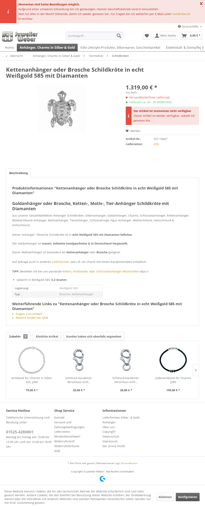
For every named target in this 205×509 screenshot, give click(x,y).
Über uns (108, 427)
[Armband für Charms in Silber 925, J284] (31, 360)
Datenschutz (110, 436)
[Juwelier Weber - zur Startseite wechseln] (21, 37)
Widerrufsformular (66, 446)
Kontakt (59, 417)
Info (156, 144)
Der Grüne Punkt (113, 446)
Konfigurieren (187, 497)
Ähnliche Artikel (47, 336)
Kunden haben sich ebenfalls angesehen (93, 336)
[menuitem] (94, 36)
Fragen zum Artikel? (28, 314)
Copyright (109, 432)
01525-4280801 (20, 432)
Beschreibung (18, 173)
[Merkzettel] (147, 36)
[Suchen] (119, 36)
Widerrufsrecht (64, 441)
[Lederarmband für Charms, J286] (173, 360)
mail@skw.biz (181, 14)
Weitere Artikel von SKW (31, 318)
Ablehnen (165, 497)
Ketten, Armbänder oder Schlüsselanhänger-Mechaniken (101, 271)
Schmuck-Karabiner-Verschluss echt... (79, 380)
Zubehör (17, 336)
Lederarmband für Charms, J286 (173, 380)
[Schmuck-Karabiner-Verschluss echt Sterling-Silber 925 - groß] (79, 360)
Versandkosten (129, 463)
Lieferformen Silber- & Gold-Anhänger (121, 420)
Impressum (110, 441)
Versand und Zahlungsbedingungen (69, 424)
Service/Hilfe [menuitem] (190, 26)
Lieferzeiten (62, 432)
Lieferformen (60, 262)
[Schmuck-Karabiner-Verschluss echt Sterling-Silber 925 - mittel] (126, 360)
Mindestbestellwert (67, 436)
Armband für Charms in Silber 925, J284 (31, 380)
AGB (57, 451)
